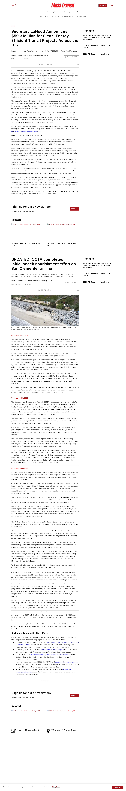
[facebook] (39, 64)
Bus (41, 17)
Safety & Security (68, 17)
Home (13, 26)
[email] (51, 64)
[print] (78, 64)
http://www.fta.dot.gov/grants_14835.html (26, 131)
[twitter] (45, 64)
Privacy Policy (56, 787)
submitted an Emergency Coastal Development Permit (51, 651)
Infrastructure (16, 254)
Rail (46, 17)
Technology (55, 17)
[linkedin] (42, 64)
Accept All (117, 787)
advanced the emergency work (66, 658)
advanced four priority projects (52, 646)
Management (81, 17)
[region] (63, 787)
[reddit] (48, 64)
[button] (12, 5)
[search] (16, 5)
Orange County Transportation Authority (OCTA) (36, 281)
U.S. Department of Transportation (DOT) (33, 55)
